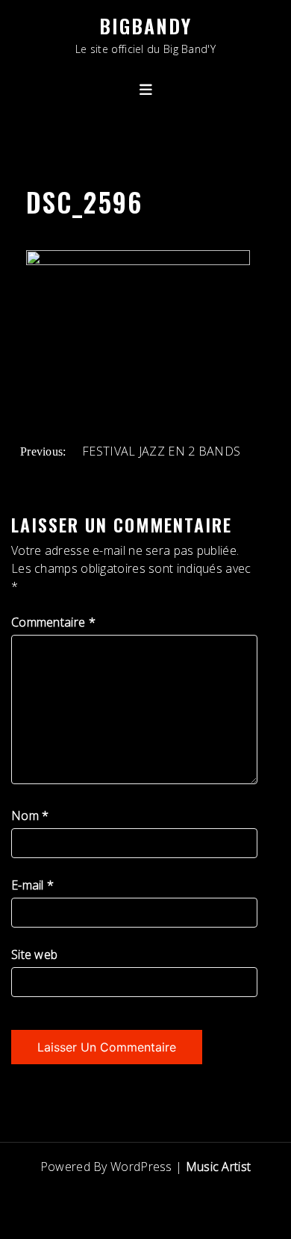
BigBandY (145, 25)
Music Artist (218, 1166)
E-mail (32, 885)
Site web (34, 954)
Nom (30, 815)
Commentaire (53, 622)
